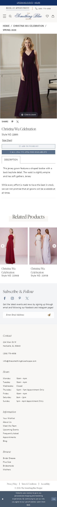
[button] (5, 16)
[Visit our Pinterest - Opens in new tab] (20, 298)
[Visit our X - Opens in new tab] (27, 298)
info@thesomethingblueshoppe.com (19, 361)
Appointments (9, 437)
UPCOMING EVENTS (25, 3)
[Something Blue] (28, 16)
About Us (7, 422)
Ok (54, 499)
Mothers (7, 470)
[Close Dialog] (3, 499)
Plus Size (7, 462)
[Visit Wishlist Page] (47, 16)
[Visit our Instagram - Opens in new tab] (12, 298)
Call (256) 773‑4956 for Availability (28, 152)
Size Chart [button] (7, 140)
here (28, 505)
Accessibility (45, 484)
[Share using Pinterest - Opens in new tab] (12, 121)
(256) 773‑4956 (9, 353)
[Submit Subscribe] (49, 315)
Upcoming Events (11, 430)
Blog (5, 441)
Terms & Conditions (29, 484)
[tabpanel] (28, 76)
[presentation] (14, 246)
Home (6, 25)
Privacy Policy (12, 484)
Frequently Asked (11, 433)
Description (11, 159)
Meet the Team (9, 426)
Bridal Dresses (9, 458)
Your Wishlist (9, 418)
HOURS (37, 3)
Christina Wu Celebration (28, 25)
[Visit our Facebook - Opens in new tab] (4, 298)
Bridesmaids (8, 466)
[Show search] (10, 16)
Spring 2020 (9, 30)
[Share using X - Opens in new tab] (17, 121)
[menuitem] (17, 8)
